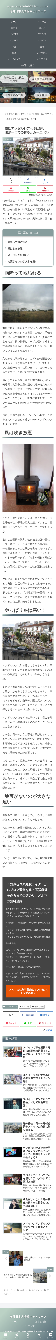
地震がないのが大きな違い (22, 261)
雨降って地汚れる (18, 242)
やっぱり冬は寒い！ (19, 255)
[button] (50, 774)
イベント (26, 1006)
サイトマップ (28, 1326)
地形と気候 (39, 1006)
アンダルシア (11, 1006)
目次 (25, 232)
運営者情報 (40, 1321)
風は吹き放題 (15, 248)
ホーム (15, 1321)
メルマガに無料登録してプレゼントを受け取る (28, 991)
